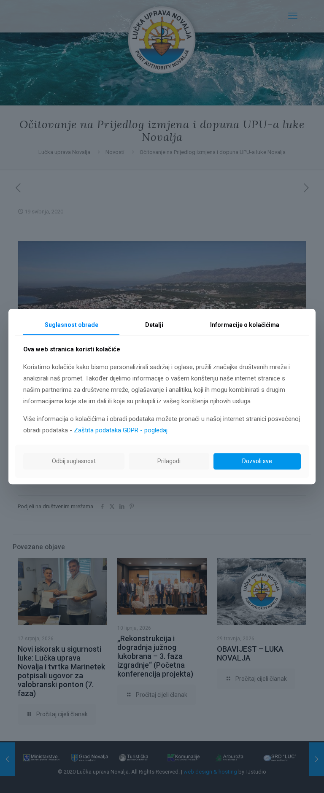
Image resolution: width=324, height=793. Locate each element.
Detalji (154, 324)
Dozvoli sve (257, 461)
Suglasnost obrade (71, 324)
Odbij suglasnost (74, 461)
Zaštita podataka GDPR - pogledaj (120, 430)
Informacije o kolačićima (244, 324)
